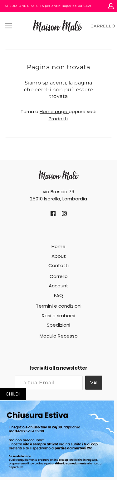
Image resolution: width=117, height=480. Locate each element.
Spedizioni (58, 325)
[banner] (58, 25)
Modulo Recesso (59, 336)
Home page (54, 111)
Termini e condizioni (58, 306)
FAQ (58, 295)
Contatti (58, 265)
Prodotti (58, 118)
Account (58, 285)
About (58, 256)
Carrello (102, 25)
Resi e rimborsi (58, 315)
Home (58, 246)
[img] (53, 214)
